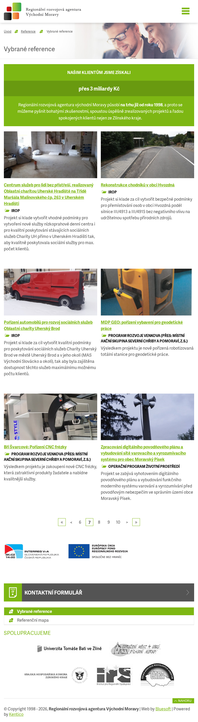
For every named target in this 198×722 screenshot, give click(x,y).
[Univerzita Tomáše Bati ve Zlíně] (69, 651)
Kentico (16, 714)
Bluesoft (163, 709)
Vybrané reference (34, 611)
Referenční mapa (33, 620)
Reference (28, 31)
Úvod (7, 31)
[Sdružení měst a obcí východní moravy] (134, 651)
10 (118, 522)
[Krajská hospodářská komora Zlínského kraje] (56, 677)
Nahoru (185, 700)
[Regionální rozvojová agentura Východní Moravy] (49, 11)
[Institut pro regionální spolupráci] (114, 677)
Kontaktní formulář (53, 592)
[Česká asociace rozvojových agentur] (157, 677)
